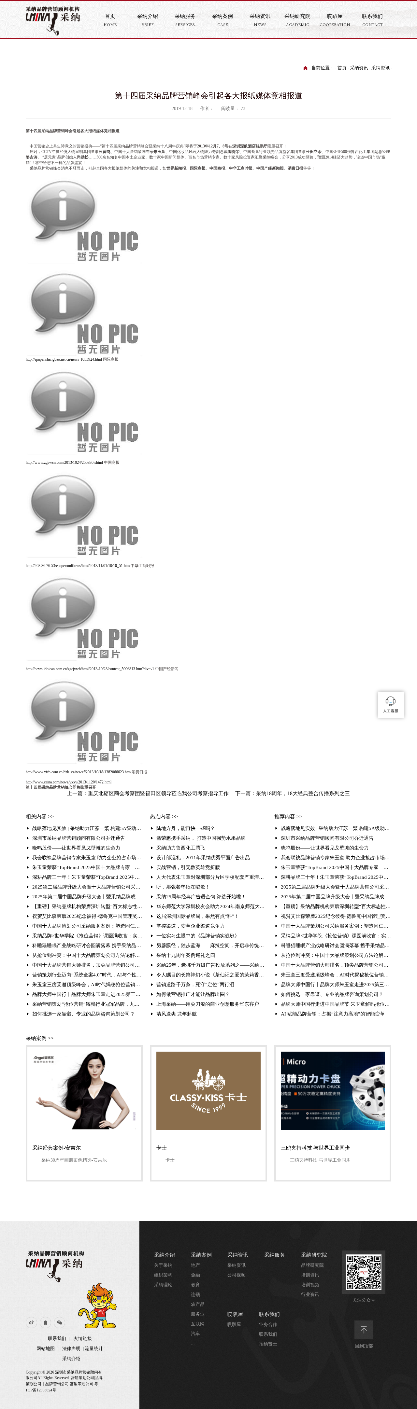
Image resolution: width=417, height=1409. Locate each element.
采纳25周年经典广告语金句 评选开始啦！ (201, 896)
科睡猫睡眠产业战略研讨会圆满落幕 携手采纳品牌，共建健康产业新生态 (87, 945)
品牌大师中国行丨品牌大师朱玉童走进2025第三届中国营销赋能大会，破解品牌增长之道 (87, 994)
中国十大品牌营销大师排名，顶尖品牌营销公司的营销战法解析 (87, 965)
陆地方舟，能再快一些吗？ (185, 828)
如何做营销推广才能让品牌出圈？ (193, 994)
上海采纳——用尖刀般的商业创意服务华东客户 (207, 1004)
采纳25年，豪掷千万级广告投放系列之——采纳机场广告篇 (211, 965)
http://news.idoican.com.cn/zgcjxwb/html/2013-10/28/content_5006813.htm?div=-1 (90, 669)
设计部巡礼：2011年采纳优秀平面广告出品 (203, 857)
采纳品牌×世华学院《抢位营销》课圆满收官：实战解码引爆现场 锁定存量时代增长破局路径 (87, 935)
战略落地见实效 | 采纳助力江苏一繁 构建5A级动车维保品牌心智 (87, 828)
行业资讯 (310, 1294)
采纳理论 (163, 1284)
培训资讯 (310, 1275)
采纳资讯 (359, 67)
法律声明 (71, 1348)
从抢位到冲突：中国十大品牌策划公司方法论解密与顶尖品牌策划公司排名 (87, 955)
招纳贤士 (268, 1344)
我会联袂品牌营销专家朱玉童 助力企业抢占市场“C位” (87, 857)
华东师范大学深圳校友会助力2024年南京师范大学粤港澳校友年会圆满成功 (211, 906)
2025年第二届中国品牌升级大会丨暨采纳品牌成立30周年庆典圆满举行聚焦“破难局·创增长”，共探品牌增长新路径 (87, 896)
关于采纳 (163, 1265)
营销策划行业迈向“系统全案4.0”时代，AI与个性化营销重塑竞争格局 (87, 974)
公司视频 (236, 1275)
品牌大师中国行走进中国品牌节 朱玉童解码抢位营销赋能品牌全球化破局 (336, 1004)
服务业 (198, 1314)
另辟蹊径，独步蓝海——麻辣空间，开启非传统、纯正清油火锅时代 (211, 945)
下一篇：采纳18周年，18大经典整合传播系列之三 (292, 793)
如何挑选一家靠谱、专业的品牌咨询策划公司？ (83, 1013)
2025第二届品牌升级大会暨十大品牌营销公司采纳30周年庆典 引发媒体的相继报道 (87, 887)
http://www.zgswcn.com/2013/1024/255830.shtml (64, 462)
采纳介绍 (71, 1358)
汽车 (195, 1333)
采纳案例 (201, 1255)
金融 (195, 1275)
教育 (195, 1284)
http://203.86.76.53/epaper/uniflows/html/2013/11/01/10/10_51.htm (78, 565)
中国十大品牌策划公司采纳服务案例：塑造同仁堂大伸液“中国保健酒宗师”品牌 (87, 926)
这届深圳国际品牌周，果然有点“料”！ (197, 916)
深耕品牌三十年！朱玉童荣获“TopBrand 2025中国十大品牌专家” (87, 877)
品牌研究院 (312, 1265)
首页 (342, 67)
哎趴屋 (235, 1314)
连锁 (195, 1294)
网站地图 (45, 1348)
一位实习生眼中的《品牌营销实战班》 (197, 935)
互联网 (198, 1323)
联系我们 (57, 1338)
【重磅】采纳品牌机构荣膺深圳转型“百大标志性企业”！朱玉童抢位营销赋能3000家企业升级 (87, 906)
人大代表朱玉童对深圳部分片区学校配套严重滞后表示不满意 (211, 877)
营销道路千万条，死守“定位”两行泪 (195, 984)
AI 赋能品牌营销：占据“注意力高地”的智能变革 (333, 1013)
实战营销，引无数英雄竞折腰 (188, 867)
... (193, 1343)
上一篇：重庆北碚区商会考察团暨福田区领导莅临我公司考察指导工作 (148, 793)
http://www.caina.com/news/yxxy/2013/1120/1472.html (68, 782)
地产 (195, 1265)
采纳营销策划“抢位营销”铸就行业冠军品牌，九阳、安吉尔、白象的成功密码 (87, 1004)
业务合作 (268, 1324)
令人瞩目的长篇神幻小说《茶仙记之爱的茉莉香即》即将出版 (211, 974)
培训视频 (310, 1284)
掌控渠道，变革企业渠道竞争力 (190, 926)
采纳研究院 (314, 1255)
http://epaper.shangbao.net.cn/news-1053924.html (64, 359)
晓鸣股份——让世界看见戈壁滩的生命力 (76, 847)
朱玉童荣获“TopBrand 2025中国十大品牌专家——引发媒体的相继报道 (87, 867)
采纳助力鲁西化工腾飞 (180, 847)
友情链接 (83, 1338)
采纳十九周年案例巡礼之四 (185, 955)
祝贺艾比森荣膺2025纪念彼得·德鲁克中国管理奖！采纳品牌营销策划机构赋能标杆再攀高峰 (87, 916)
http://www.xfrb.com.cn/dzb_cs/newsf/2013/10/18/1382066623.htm (78, 772)
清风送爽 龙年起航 (176, 1013)
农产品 (198, 1304)
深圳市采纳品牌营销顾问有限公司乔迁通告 (78, 838)
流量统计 (94, 1348)
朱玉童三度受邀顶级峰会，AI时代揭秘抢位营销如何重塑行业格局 (87, 984)
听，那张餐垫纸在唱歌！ (183, 887)
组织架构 (163, 1275)
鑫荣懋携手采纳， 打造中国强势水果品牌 (201, 838)
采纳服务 (274, 1255)
